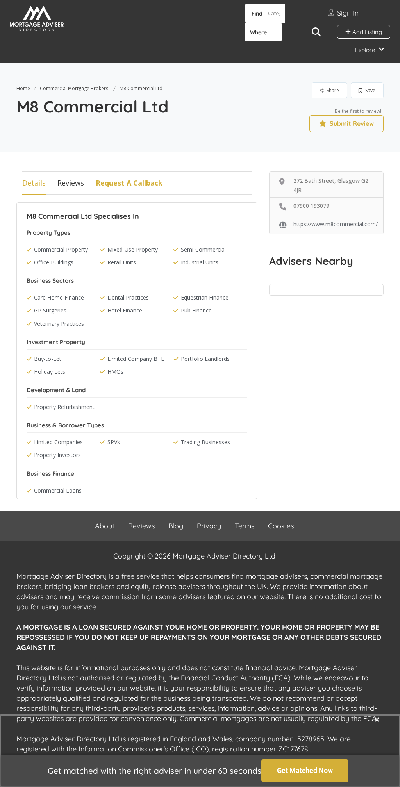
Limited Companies (58, 442)
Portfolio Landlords (205, 358)
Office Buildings (53, 262)
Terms (244, 525)
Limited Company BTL (135, 358)
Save (369, 90)
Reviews (70, 182)
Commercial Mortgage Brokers (74, 88)
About (104, 525)
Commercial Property (61, 249)
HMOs (115, 371)
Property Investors (57, 455)
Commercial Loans (58, 490)
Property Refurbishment (64, 406)
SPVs (113, 442)
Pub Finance (196, 310)
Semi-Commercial (203, 249)
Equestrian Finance (205, 297)
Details (34, 182)
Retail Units (121, 262)
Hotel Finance (124, 310)
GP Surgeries (50, 310)
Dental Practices (128, 297)
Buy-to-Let (47, 358)
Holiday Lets (49, 371)
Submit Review (351, 123)
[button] (377, 719)
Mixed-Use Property (132, 249)
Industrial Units (199, 262)
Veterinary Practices (59, 323)
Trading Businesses (205, 442)
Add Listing (366, 32)
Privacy (209, 525)
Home (23, 88)
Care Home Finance (59, 297)
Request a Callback (129, 182)
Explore (365, 50)
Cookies (281, 525)
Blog (175, 525)
